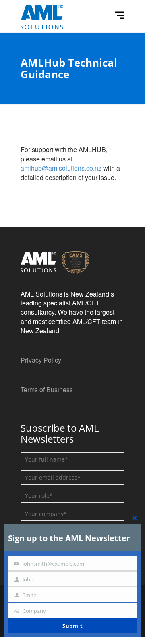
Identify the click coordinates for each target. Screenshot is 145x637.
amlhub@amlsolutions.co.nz (61, 168)
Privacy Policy (41, 360)
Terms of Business (47, 389)
